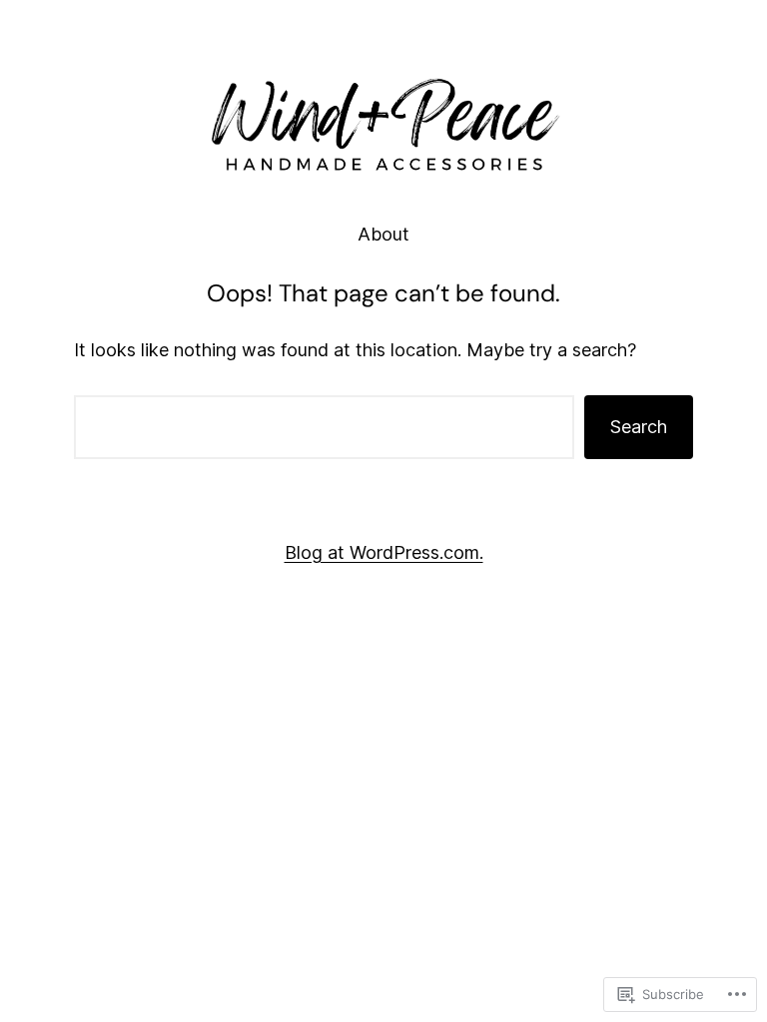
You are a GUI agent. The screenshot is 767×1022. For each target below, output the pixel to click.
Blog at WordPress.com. (384, 552)
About (383, 234)
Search (638, 426)
